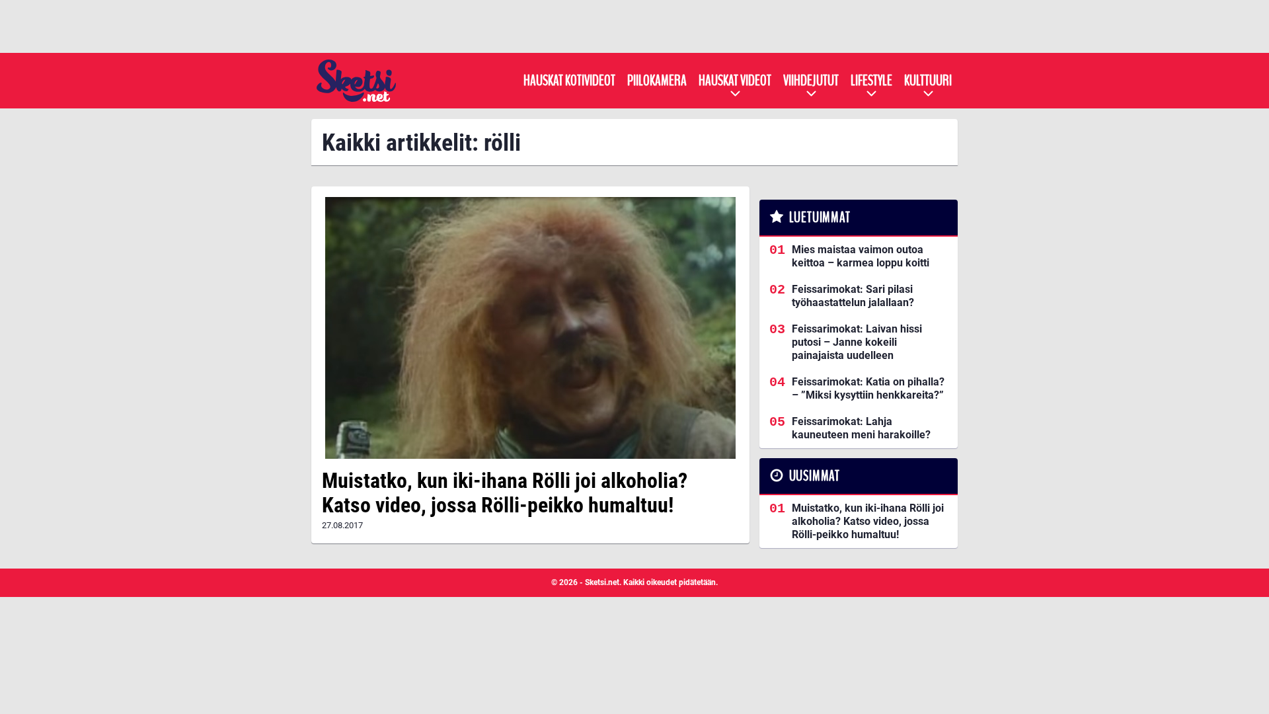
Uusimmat (814, 476)
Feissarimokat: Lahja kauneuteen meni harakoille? (861, 428)
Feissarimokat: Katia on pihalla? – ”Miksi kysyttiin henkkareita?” (868, 388)
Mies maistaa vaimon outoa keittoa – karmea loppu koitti (860, 256)
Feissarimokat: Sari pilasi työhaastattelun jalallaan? (853, 296)
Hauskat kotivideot (569, 81)
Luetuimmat (820, 217)
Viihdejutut (811, 81)
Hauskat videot (735, 81)
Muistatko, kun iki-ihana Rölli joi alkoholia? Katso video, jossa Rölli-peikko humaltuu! (504, 493)
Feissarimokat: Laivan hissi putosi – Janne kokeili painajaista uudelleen (857, 342)
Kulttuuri (928, 81)
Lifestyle (871, 81)
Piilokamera (657, 81)
